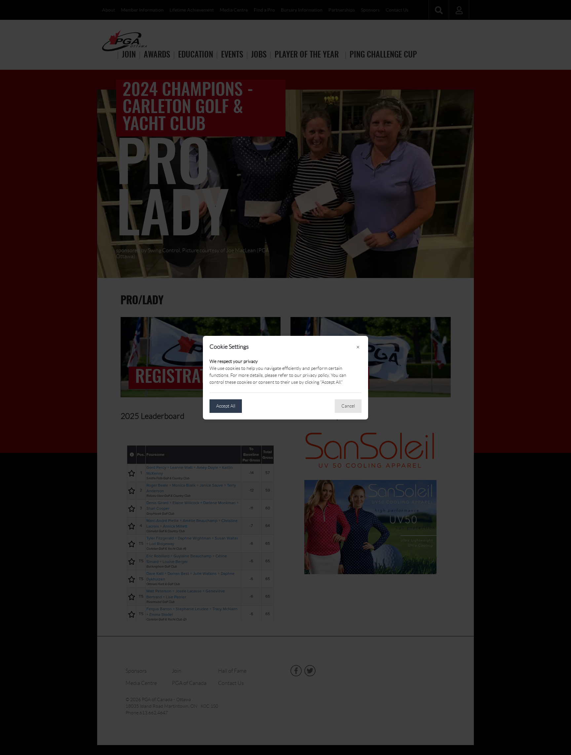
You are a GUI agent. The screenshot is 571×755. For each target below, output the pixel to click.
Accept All (225, 406)
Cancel (348, 406)
